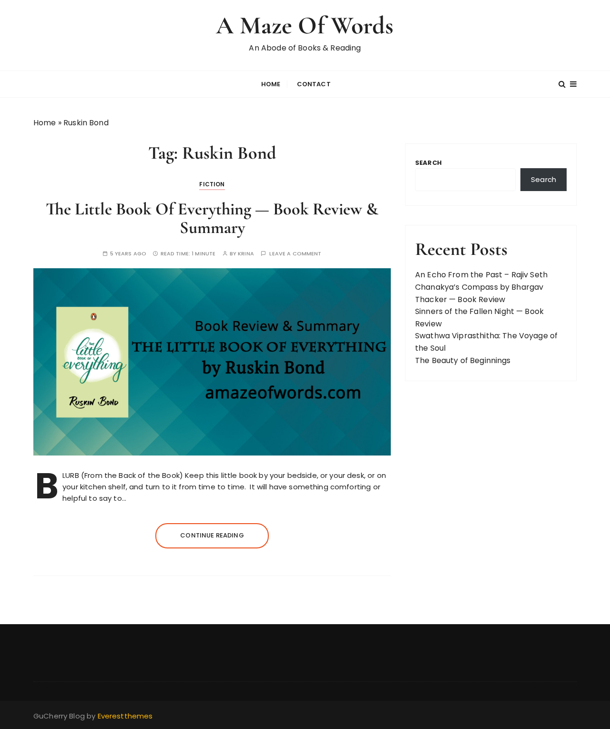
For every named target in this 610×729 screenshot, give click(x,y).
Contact (314, 84)
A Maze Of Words (305, 25)
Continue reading (212, 535)
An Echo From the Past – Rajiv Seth (481, 274)
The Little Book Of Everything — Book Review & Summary (212, 218)
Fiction (211, 184)
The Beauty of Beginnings (463, 360)
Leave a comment (295, 253)
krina (246, 253)
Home (271, 84)
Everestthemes (125, 716)
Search (428, 162)
